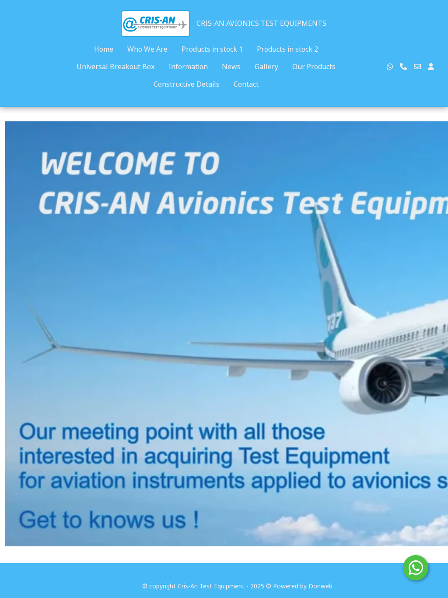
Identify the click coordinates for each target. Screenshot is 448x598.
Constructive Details (187, 84)
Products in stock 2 (287, 49)
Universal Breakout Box (115, 66)
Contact (246, 84)
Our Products (314, 66)
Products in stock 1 (212, 49)
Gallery (266, 66)
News (231, 66)
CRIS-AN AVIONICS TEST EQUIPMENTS (261, 23)
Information (188, 66)
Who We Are (147, 49)
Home (103, 49)
